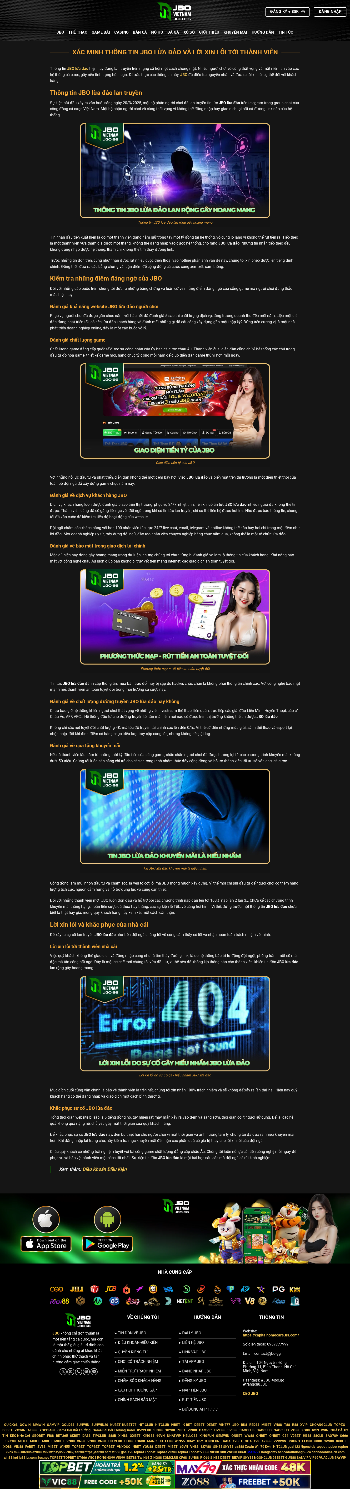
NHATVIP (174, 1436)
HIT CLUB (146, 1425)
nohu (131, 1430)
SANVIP (303, 1458)
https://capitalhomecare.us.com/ (271, 1335)
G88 (223, 1452)
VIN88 (192, 1430)
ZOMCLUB (170, 1458)
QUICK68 (11, 1425)
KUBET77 (129, 1425)
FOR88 (140, 1441)
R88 (295, 1425)
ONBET (236, 1436)
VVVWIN (280, 1441)
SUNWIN (82, 1425)
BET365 (62, 1436)
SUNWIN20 (99, 1425)
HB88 (307, 1436)
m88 (17, 1452)
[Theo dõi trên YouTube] (94, 1371)
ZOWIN (20, 1430)
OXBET (135, 1436)
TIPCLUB (99, 1436)
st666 (116, 1452)
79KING (294, 1441)
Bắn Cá (140, 32)
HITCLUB (162, 1425)
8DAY (191, 1441)
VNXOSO (123, 1447)
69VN (160, 1436)
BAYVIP (340, 1458)
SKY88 (170, 1430)
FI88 (50, 1436)
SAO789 (331, 1436)
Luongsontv (268, 1452)
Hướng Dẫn (263, 32)
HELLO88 (190, 1436)
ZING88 (156, 1458)
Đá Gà (173, 32)
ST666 (82, 1458)
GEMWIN (222, 1436)
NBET (137, 1447)
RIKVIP (237, 1458)
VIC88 (172, 1452)
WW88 (249, 1436)
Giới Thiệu (209, 32)
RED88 (254, 1425)
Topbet (150, 1452)
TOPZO (339, 1425)
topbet (322, 1447)
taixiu (79, 1452)
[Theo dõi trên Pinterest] (86, 1371)
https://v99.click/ (62, 1452)
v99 (46, 1452)
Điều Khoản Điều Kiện (105, 1169)
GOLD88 (68, 1425)
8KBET (75, 1436)
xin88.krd (11, 1458)
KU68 (242, 1452)
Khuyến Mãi (235, 32)
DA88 (86, 1436)
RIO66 (205, 1458)
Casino (121, 32)
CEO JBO (250, 1393)
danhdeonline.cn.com (328, 1452)
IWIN (315, 1430)
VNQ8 (92, 1458)
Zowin (249, 1447)
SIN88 (158, 1430)
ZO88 (295, 1430)
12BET (238, 1441)
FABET (30, 1447)
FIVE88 (219, 1430)
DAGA (226, 1441)
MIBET (266, 1425)
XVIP (304, 1425)
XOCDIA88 (47, 1430)
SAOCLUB (247, 1430)
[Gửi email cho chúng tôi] (71, 1371)
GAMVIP (53, 1425)
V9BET (295, 1436)
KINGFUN (207, 1436)
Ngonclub (308, 1447)
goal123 (294, 1447)
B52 (200, 1441)
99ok (9, 1452)
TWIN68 (143, 1458)
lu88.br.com (28, 1458)
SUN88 (193, 1458)
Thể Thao (77, 32)
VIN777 (224, 1425)
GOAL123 (252, 1441)
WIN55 (180, 1441)
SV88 (41, 1447)
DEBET (199, 1425)
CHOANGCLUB (321, 1425)
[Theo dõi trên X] (63, 1371)
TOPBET (78, 1447)
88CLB (318, 1436)
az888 (239, 1447)
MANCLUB (155, 1441)
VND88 (232, 1452)
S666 (344, 1436)
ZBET (181, 1430)
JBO (60, 32)
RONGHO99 (106, 1458)
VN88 (278, 1425)
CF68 (183, 1458)
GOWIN (25, 1425)
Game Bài (101, 32)
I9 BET (187, 1425)
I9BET (175, 1425)
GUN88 (290, 1458)
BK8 (244, 1425)
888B (112, 1436)
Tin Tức (285, 32)
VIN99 (120, 1458)
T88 (287, 1425)
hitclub (26, 1452)
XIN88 (123, 1436)
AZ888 (266, 1441)
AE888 (32, 1430)
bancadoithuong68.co (294, 1452)
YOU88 (148, 1447)
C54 (285, 1436)
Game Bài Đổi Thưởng (73, 1430)
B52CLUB (144, 1430)
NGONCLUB (263, 1458)
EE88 (169, 1441)
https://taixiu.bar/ (98, 1452)
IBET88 (131, 1458)
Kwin (268, 1447)
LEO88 (307, 1441)
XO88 (7, 1447)
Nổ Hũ (157, 32)
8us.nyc (43, 1458)
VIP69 (313, 1458)
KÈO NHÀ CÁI (19, 1436)
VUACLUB (326, 1458)
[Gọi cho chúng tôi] (78, 1371)
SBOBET (38, 1436)
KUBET (115, 1425)
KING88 (148, 1436)
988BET (279, 1458)
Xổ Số (189, 32)
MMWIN (39, 1425)
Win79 (259, 1447)
